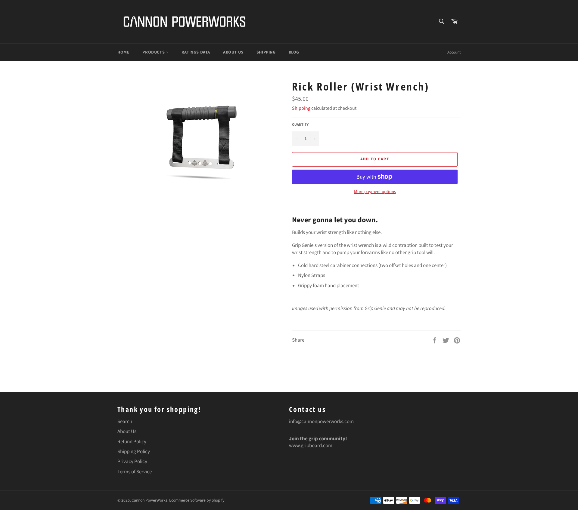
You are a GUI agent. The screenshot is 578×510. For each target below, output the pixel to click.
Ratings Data (196, 52)
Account (454, 52)
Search (124, 421)
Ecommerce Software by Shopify (196, 500)
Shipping (266, 52)
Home (123, 52)
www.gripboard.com (310, 445)
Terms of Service (134, 471)
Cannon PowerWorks (149, 500)
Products (154, 52)
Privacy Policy (132, 461)
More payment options (375, 192)
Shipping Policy (133, 451)
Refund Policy (131, 441)
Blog (294, 52)
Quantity (300, 124)
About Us (233, 52)
